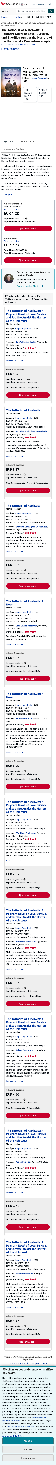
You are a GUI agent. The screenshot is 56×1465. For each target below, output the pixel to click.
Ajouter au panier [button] (28, 228)
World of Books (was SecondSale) (31, 431)
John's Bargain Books (26, 342)
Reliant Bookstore (24, 1050)
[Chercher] (51, 11)
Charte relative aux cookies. (21, 1426)
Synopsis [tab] (8, 141)
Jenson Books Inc (24, 718)
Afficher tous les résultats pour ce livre (28, 1363)
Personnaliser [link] (28, 1457)
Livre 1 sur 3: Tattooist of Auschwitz (18, 44)
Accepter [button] (28, 1441)
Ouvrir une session (38, 4)
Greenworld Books (24, 1273)
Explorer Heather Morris (28, 286)
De (29, 94)
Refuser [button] (28, 1449)
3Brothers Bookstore (26, 833)
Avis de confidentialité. (13, 1435)
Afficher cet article (11, 209)
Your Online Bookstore (26, 625)
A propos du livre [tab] (27, 141)
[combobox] (32, 11)
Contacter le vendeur (14, 361)
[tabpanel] (26, 174)
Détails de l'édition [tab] (14, 148)
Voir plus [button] (8, 194)
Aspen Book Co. (23, 1161)
